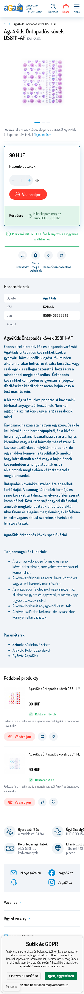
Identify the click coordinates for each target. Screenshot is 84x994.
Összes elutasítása (23, 976)
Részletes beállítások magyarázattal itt (42, 984)
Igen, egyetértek (61, 976)
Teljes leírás (41, 134)
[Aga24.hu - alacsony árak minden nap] (5, 24)
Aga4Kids (49, 298)
